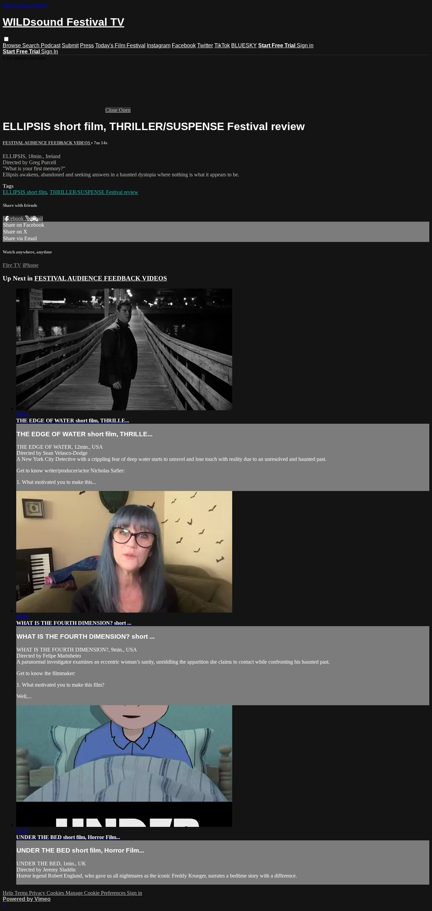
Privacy (38, 893)
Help (9, 893)
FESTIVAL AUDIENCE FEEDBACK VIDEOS (47, 142)
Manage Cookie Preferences (96, 893)
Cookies (56, 893)
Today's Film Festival (120, 45)
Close (112, 110)
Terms (22, 893)
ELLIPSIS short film (25, 192)
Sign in (305, 45)
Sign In (49, 51)
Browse (12, 45)
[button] (6, 39)
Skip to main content (25, 5)
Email (36, 218)
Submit (70, 45)
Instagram (158, 45)
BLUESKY (244, 45)
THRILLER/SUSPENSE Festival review (94, 192)
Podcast (50, 45)
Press (87, 45)
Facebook (184, 45)
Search (31, 45)
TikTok (222, 45)
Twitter (205, 45)
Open (125, 110)
